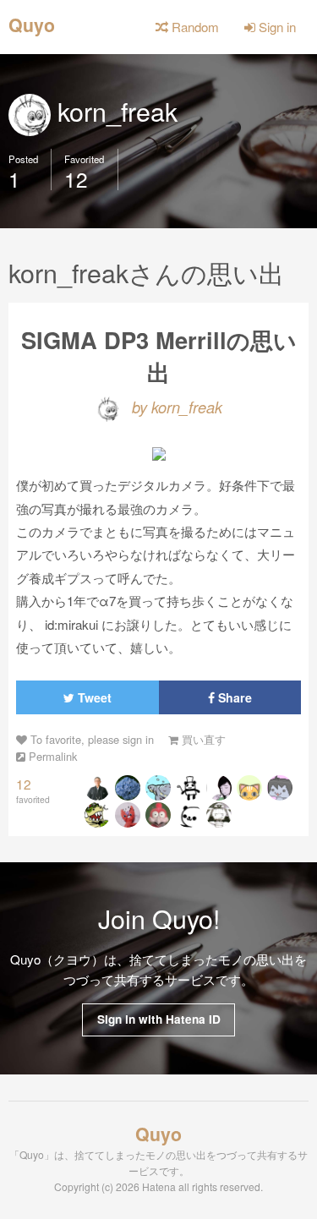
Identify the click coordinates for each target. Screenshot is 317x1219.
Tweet (93, 697)
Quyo (31, 24)
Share (233, 697)
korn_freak (114, 110)
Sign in (275, 27)
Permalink (51, 756)
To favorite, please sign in (90, 739)
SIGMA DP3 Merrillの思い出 (159, 355)
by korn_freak (175, 407)
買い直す (202, 739)
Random (193, 27)
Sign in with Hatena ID (159, 1019)
